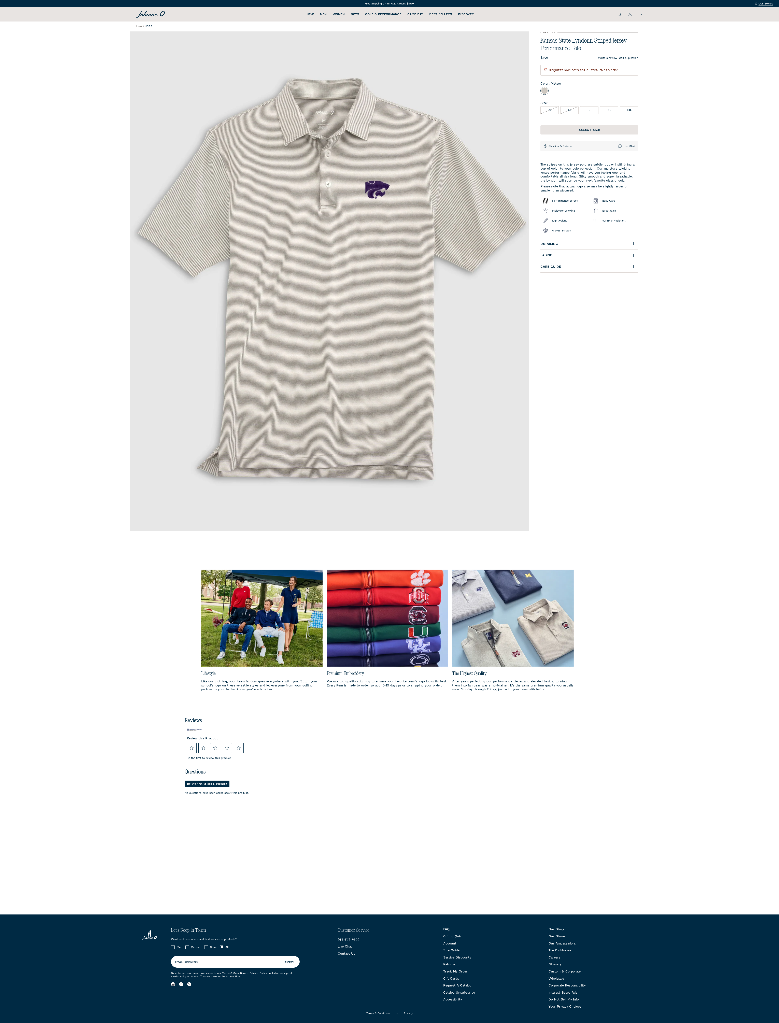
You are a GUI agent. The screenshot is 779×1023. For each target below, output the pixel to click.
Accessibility (452, 999)
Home (138, 26)
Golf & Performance (383, 14)
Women (339, 14)
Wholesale (556, 978)
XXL (629, 110)
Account (449, 943)
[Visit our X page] (189, 984)
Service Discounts (457, 957)
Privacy (408, 1013)
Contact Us (346, 953)
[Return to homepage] (150, 14)
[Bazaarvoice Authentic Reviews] (195, 730)
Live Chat (629, 146)
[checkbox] (173, 947)
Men (323, 14)
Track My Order (455, 971)
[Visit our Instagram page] (173, 984)
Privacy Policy (258, 973)
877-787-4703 (348, 939)
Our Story (556, 929)
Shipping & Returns (560, 146)
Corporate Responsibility (567, 985)
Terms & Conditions (234, 973)
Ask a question (628, 57)
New (310, 14)
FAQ (446, 929)
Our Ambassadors (562, 943)
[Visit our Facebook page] (181, 984)
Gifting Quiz (452, 936)
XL (609, 110)
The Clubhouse (560, 950)
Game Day (415, 14)
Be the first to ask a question (207, 783)
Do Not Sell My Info (564, 999)
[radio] (544, 91)
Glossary (555, 964)
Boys (355, 14)
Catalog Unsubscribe (459, 992)
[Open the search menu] (619, 14)
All (226, 947)
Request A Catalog (457, 985)
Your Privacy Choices (565, 1006)
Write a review (607, 57)
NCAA (148, 26)
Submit (290, 961)
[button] (192, 748)
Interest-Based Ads (563, 992)
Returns (449, 964)
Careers (554, 957)
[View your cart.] (639, 14)
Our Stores (766, 3)
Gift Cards (451, 978)
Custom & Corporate (565, 971)
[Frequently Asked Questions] (389, 3)
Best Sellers (440, 14)
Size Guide (451, 950)
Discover (466, 14)
